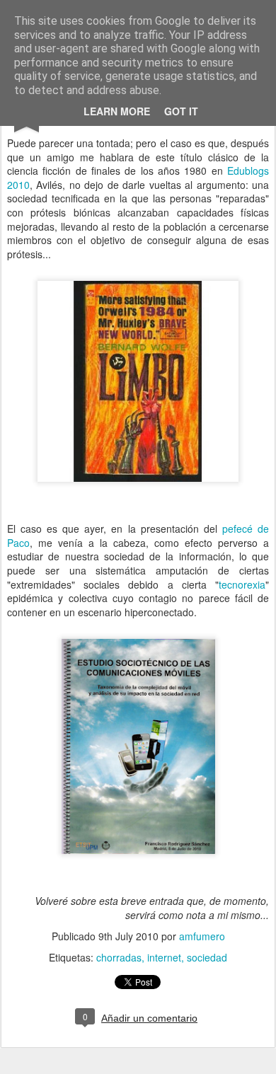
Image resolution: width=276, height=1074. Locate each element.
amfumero (202, 936)
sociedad (207, 957)
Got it (181, 111)
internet (164, 957)
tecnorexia (242, 584)
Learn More (117, 111)
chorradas (119, 957)
